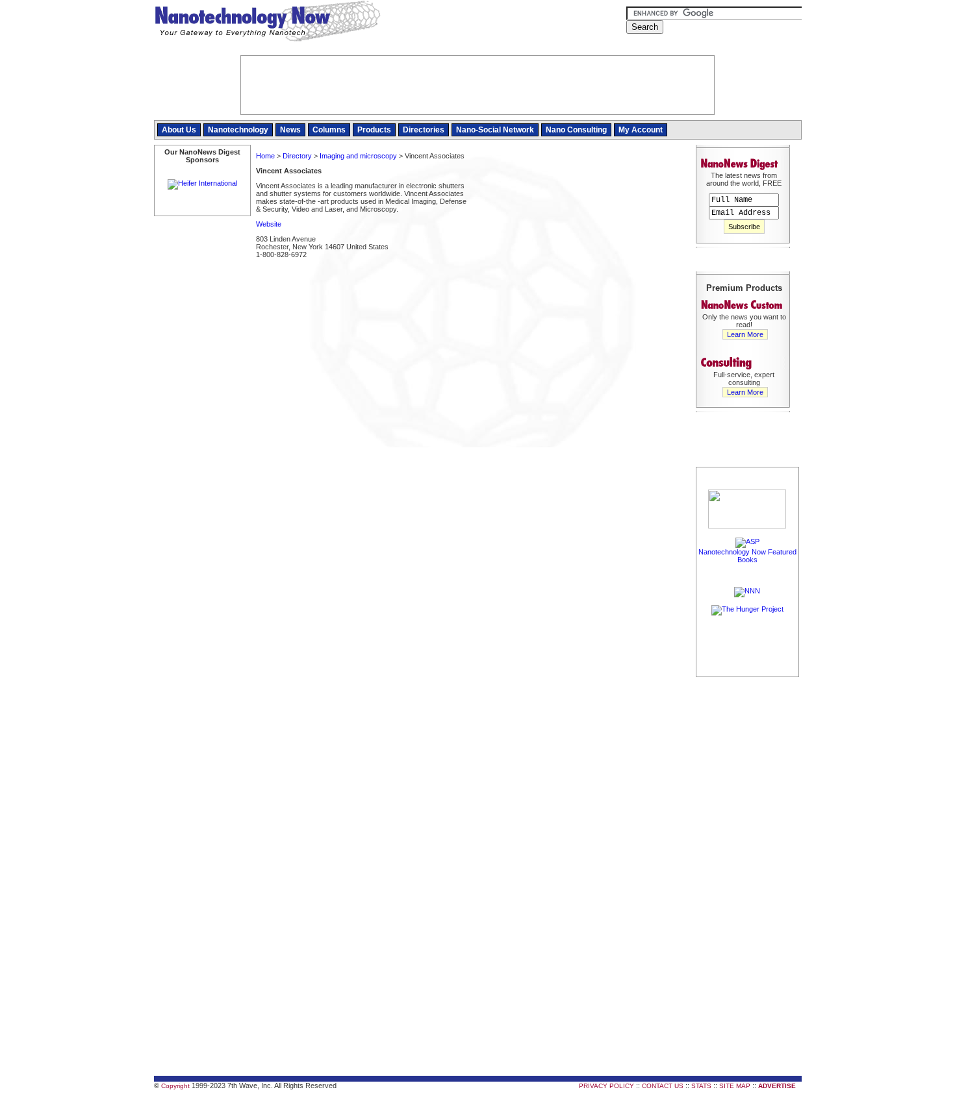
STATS (701, 1085)
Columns (329, 129)
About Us (179, 129)
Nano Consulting (576, 129)
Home (265, 156)
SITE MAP (734, 1085)
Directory (297, 156)
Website (268, 224)
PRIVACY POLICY (606, 1085)
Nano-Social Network (495, 129)
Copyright (175, 1085)
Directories (423, 129)
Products (374, 129)
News (290, 129)
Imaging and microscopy (358, 156)
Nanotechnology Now (267, 22)
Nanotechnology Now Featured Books (747, 556)
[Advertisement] (581, 243)
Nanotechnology (238, 129)
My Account (640, 129)
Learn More (745, 334)
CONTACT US (662, 1085)
